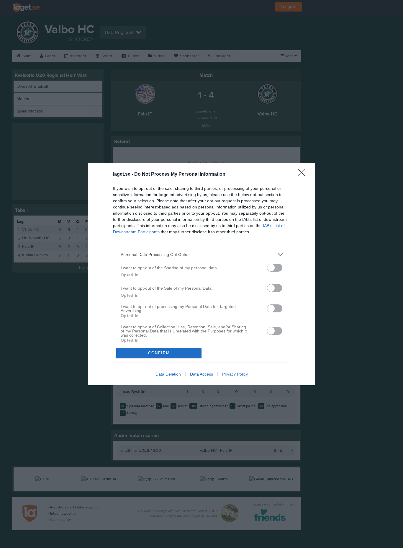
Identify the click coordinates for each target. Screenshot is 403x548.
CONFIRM (159, 353)
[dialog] (201, 274)
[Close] (303, 174)
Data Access (201, 374)
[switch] (274, 268)
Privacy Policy (235, 374)
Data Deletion (168, 374)
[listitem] (201, 255)
